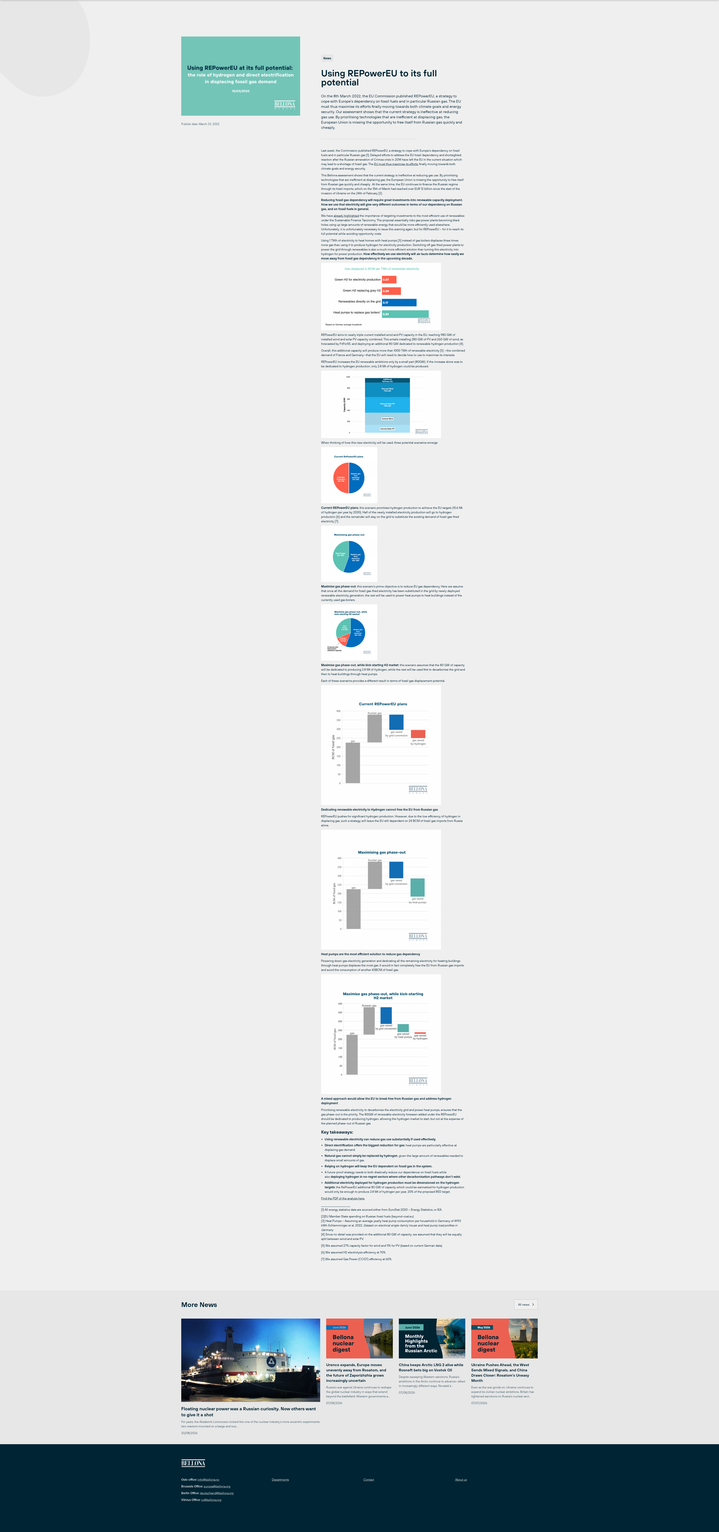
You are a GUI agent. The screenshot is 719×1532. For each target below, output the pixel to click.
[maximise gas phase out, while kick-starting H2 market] (393, 1034)
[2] (393, 404)
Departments (280, 1479)
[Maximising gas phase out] (393, 554)
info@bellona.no (208, 1479)
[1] (393, 296)
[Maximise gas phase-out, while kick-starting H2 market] (393, 632)
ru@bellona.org (211, 1499)
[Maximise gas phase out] (393, 890)
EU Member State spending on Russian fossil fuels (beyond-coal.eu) (369, 1216)
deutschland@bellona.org (216, 1493)
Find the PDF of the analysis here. (343, 1198)
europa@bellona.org (217, 1486)
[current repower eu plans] (393, 745)
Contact (368, 1479)
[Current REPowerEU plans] (393, 475)
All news (523, 1304)
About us (461, 1479)
